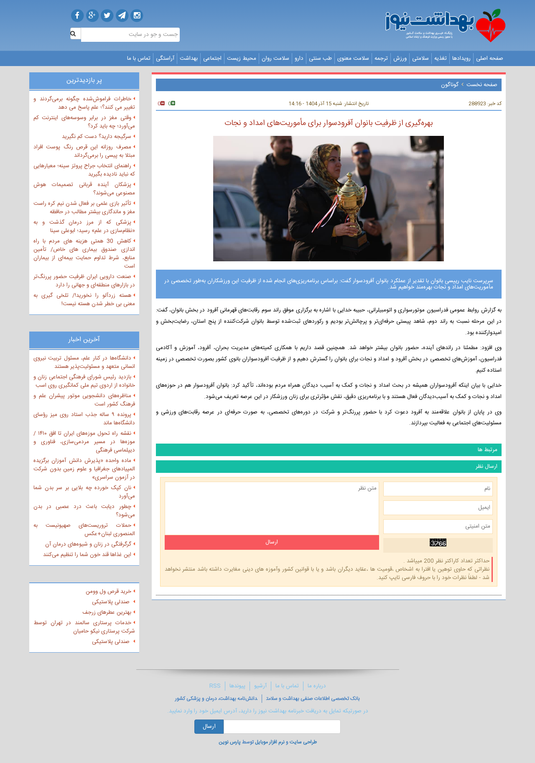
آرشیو (260, 686)
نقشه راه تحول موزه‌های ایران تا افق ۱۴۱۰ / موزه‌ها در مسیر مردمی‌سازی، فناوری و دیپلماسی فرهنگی (84, 442)
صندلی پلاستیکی (111, 602)
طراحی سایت (303, 742)
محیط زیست (241, 58)
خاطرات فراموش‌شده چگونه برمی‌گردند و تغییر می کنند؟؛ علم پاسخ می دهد (84, 103)
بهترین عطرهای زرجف (106, 612)
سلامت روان (275, 58)
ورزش (400, 58)
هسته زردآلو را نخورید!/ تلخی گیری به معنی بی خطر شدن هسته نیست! (84, 300)
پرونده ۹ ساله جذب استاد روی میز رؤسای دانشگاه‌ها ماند (84, 419)
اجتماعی (212, 58)
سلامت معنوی (353, 58)
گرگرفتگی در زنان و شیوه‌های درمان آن (88, 544)
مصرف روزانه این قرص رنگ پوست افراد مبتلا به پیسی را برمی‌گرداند (84, 151)
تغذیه (440, 58)
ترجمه (381, 58)
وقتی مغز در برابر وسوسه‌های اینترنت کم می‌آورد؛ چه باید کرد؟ (84, 122)
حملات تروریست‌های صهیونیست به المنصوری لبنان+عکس (84, 529)
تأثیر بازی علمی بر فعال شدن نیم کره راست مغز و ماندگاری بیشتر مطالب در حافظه (84, 208)
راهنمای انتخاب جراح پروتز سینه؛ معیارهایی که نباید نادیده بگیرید (84, 170)
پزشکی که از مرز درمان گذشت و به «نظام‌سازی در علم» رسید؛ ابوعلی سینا (84, 226)
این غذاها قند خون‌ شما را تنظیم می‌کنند (87, 554)
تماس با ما (138, 58)
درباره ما (317, 686)
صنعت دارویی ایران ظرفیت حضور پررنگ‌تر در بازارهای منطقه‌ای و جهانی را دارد (84, 281)
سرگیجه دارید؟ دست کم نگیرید (96, 136)
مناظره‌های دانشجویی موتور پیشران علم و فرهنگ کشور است (84, 400)
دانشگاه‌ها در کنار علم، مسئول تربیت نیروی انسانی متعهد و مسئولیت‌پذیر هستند (84, 362)
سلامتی (420, 58)
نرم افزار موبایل (270, 742)
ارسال (209, 727)
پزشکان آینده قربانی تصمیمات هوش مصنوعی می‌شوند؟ (84, 189)
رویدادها (461, 58)
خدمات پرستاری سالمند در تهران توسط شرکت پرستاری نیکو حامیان (84, 627)
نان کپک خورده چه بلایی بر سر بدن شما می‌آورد (84, 492)
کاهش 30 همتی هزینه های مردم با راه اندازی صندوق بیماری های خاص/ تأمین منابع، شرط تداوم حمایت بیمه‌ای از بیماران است (84, 254)
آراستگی (165, 58)
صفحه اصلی (489, 58)
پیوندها (237, 686)
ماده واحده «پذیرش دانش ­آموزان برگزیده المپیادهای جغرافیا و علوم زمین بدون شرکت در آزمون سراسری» (84, 469)
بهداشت (189, 58)
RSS (215, 686)
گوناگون (450, 84)
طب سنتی (320, 58)
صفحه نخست (481, 84)
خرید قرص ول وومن (108, 591)
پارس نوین (230, 742)
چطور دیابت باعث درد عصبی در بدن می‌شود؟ (84, 511)
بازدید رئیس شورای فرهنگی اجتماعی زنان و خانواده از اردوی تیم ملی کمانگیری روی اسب (84, 381)
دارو (299, 58)
